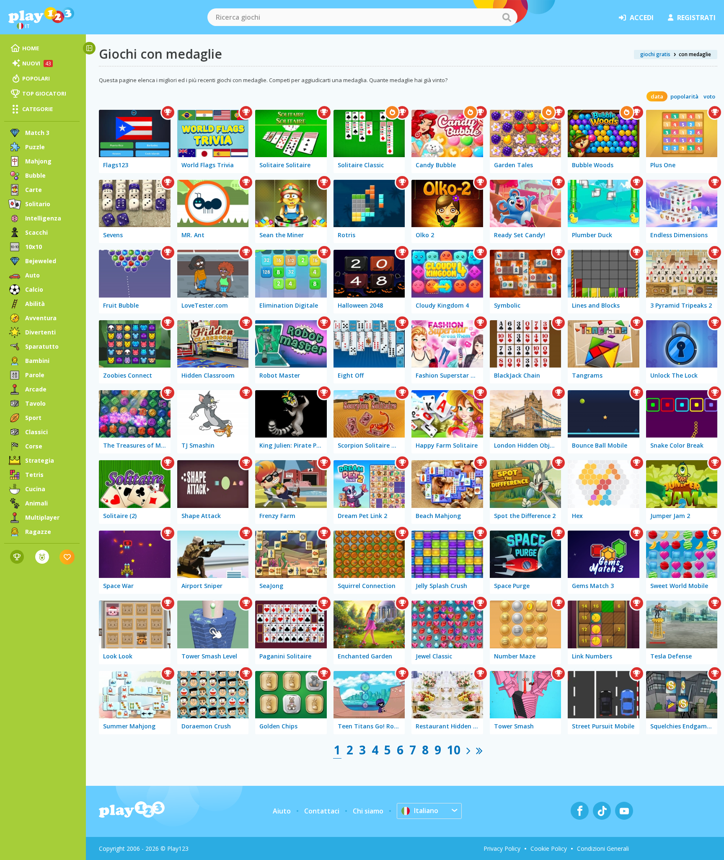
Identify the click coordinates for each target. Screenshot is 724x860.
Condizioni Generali (603, 848)
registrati (696, 17)
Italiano (426, 810)
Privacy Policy (502, 848)
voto (709, 96)
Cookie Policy (548, 848)
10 (453, 750)
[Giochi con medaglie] (42, 557)
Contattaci (321, 811)
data (657, 96)
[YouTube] (624, 811)
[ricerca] (506, 17)
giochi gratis (655, 54)
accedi (642, 17)
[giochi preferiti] (67, 557)
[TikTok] (602, 811)
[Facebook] (580, 811)
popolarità (684, 96)
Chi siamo (368, 811)
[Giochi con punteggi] (17, 557)
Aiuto (282, 811)
